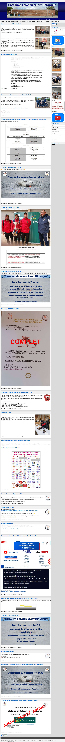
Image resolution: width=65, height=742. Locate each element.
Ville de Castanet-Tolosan (61, 30)
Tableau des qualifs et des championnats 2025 (15, 440)
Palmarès (48, 21)
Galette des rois (6, 412)
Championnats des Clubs (23, 21)
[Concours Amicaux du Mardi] (26, 617)
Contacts (52, 21)
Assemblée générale (7, 651)
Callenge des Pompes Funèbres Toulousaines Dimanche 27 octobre (22, 664)
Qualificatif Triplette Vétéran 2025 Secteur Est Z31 (16, 392)
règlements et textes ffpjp (56, 135)
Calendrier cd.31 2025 (7, 507)
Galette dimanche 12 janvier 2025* (11, 494)
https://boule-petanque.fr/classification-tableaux (10, 528)
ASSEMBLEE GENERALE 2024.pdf (8, 657)
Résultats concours (55, 140)
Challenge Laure (32, 21)
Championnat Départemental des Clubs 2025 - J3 (16, 95)
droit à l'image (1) (54, 111)
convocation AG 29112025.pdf (7, 88)
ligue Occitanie (54, 129)
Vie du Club (43, 21)
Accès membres (33, 737)
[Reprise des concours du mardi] (26, 274)
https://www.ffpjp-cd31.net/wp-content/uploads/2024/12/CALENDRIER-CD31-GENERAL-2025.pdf (19, 510)
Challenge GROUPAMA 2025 (10, 207)
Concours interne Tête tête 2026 (11, 24)
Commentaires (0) (20, 50)
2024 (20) (53, 86)
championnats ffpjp (55, 131)
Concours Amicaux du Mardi (10, 615)
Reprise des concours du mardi (11, 271)
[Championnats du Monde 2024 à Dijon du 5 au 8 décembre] (26, 540)
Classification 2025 (7, 523)
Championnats (7, 21)
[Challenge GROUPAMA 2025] (26, 209)
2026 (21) (53, 57)
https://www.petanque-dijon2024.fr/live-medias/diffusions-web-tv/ (13, 591)
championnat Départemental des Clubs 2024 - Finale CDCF (19, 598)
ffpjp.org (53, 133)
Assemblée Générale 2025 (9, 54)
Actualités (2, 21)
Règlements (57, 21)
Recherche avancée (54, 25)
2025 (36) (53, 71)
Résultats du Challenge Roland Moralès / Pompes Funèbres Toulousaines (24, 119)
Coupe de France (14, 21)
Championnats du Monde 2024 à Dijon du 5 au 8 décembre (19, 536)
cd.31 (53, 125)
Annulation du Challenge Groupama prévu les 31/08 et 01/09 (19, 700)
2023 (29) (53, 100)
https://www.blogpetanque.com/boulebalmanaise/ (10, 447)
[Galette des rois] (43, 414)
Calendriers (38, 21)
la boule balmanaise (55, 127)
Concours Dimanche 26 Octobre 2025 (12, 167)
